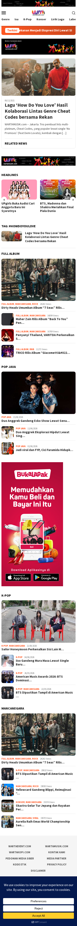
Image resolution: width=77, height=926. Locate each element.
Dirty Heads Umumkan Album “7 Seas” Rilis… (32, 308)
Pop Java (6, 417)
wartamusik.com (56, 846)
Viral (36, 818)
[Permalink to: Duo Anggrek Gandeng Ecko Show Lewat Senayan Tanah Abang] (38, 393)
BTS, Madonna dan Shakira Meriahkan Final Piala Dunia (18, 207)
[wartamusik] (38, 12)
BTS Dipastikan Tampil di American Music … (44, 694)
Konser (20, 802)
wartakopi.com (19, 852)
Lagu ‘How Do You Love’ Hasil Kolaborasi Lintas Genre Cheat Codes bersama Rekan (37, 111)
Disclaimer (38, 870)
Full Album (7, 304)
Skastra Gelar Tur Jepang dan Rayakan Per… (43, 807)
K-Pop (4, 645)
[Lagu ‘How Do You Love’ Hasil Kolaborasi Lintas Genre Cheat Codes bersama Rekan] (38, 77)
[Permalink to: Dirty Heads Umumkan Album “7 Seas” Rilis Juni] (38, 280)
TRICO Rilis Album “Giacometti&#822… (43, 353)
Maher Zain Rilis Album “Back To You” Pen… (42, 321)
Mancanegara (23, 304)
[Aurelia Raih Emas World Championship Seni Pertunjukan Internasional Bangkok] (58, 189)
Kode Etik (19, 864)
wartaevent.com (19, 846)
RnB (32, 349)
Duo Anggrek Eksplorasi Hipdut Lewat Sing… (42, 434)
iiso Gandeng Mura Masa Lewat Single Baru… (42, 662)
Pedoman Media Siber (20, 858)
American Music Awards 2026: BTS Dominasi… (39, 678)
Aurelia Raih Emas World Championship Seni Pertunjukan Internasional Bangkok (57, 209)
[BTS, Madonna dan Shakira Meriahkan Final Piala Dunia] (19, 189)
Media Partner (56, 858)
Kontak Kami (56, 852)
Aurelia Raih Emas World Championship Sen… (43, 823)
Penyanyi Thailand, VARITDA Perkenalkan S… (45, 337)
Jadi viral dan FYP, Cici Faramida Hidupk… (44, 450)
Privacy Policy (56, 864)
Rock (35, 304)
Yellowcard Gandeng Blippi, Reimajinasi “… (43, 791)
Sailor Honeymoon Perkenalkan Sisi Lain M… (32, 649)
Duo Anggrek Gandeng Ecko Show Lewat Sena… (35, 421)
